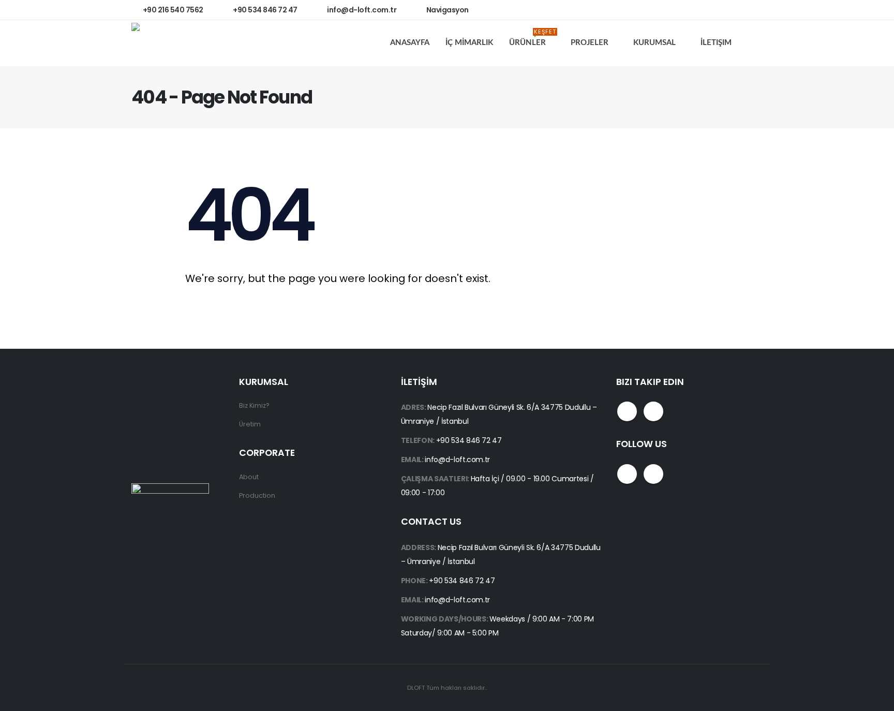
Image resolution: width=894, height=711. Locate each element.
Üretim (250, 424)
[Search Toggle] (755, 43)
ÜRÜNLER (532, 40)
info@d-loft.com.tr (457, 459)
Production (257, 495)
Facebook (627, 411)
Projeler (589, 43)
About (249, 476)
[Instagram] (749, 10)
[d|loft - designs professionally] (170, 43)
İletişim (716, 43)
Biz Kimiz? (254, 405)
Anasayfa (409, 43)
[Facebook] (727, 10)
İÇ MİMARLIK (469, 43)
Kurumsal (654, 43)
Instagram (653, 411)
